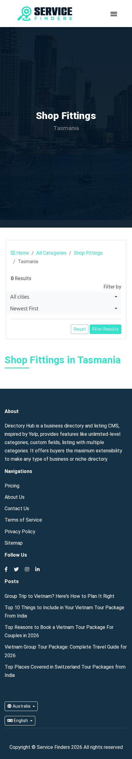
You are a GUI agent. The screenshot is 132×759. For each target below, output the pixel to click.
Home (22, 253)
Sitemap (14, 543)
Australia (21, 706)
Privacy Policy (20, 531)
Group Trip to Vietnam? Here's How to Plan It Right (60, 596)
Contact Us (17, 508)
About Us (15, 497)
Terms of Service (23, 520)
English (21, 720)
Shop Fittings (88, 253)
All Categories (51, 253)
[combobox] (63, 297)
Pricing (12, 486)
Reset (80, 329)
